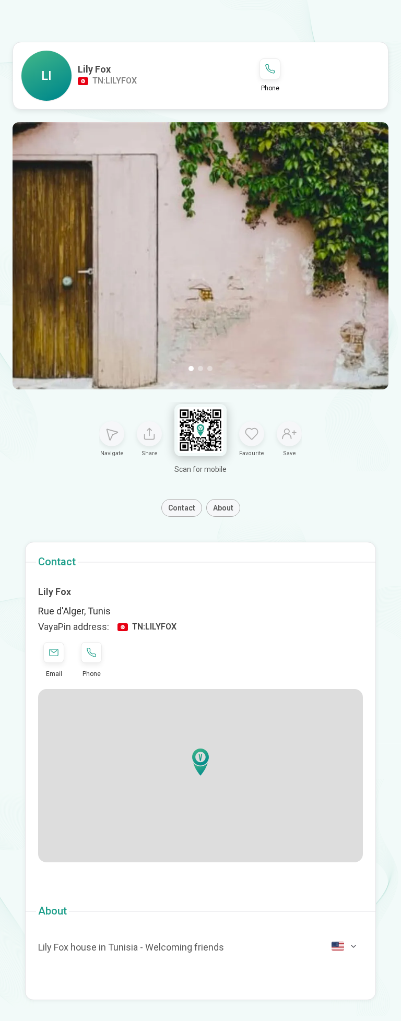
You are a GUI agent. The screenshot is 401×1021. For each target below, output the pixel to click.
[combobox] (344, 946)
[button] (200, 762)
